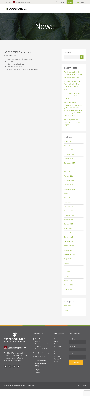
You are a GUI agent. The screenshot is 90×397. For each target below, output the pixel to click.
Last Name (72, 354)
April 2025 (67, 172)
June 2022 (67, 267)
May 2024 (67, 193)
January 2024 (68, 211)
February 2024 (68, 206)
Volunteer (57, 356)
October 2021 (68, 289)
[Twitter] (58, 2)
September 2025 (69, 163)
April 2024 (67, 198)
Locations (57, 351)
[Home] (15, 9)
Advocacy (67, 306)
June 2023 (67, 232)
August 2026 (68, 141)
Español (83, 2)
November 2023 (69, 219)
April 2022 (67, 276)
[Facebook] (56, 2)
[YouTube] (63, 2)
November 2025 (69, 154)
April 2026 (67, 145)
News (66, 310)
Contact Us (57, 359)
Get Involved (58, 354)
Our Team (57, 344)
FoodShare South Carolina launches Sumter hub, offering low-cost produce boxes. (73, 74)
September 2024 (69, 189)
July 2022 (67, 263)
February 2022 (68, 285)
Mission (56, 341)
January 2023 (68, 237)
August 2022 (68, 259)
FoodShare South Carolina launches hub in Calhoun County (72, 96)
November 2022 (69, 246)
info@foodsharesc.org (42, 353)
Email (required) (74, 339)
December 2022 (69, 241)
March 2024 (68, 202)
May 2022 (67, 272)
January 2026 (68, 150)
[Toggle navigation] (83, 8)
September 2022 (69, 254)
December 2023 (69, 215)
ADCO (84, 385)
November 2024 (69, 180)
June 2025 (67, 167)
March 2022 (68, 280)
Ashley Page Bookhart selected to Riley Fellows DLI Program (73, 122)
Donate (70, 2)
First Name (72, 346)
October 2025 (68, 158)
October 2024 (68, 185)
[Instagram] (61, 2)
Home (56, 339)
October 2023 (68, 224)
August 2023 (68, 228)
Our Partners (58, 346)
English (77, 2)
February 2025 (68, 176)
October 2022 (68, 250)
